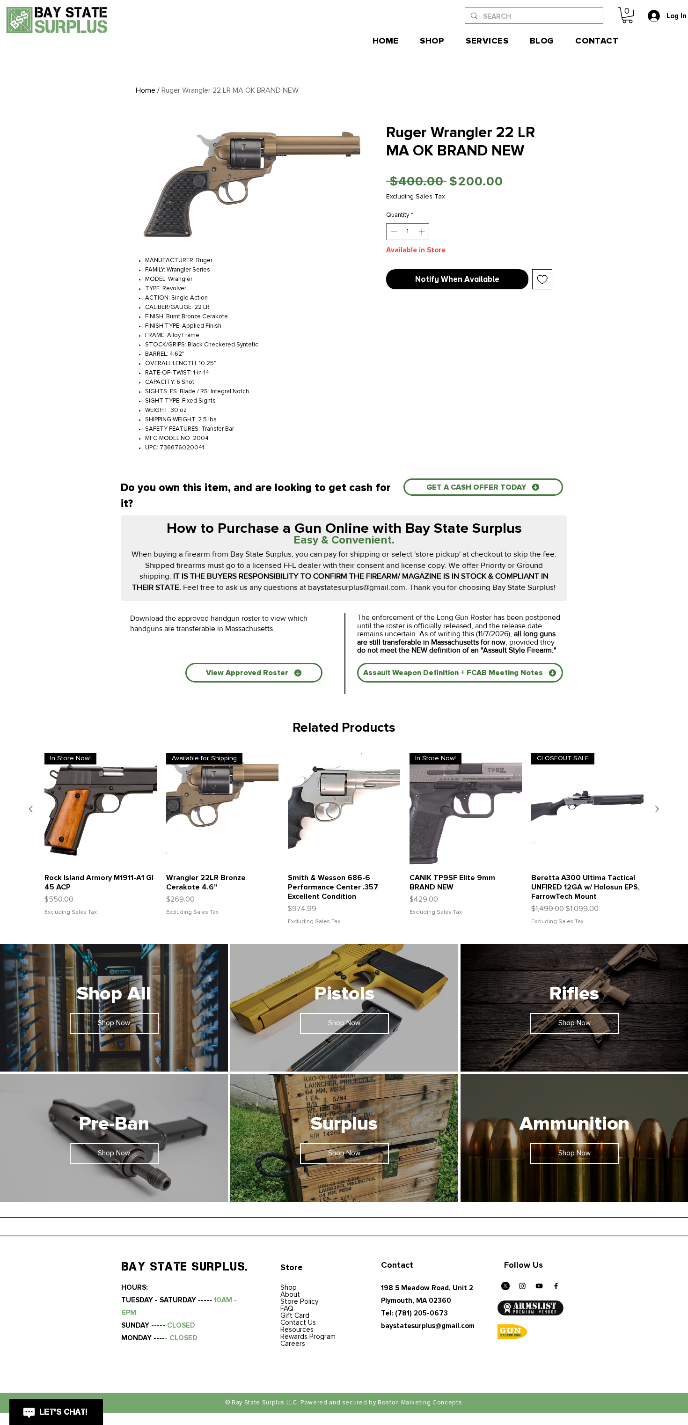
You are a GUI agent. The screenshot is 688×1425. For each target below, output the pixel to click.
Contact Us (298, 1322)
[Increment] (422, 232)
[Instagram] (522, 1286)
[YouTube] (539, 1286)
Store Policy (299, 1301)
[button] (627, 15)
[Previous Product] (31, 809)
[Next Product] (657, 809)
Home (145, 90)
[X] (505, 1286)
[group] (344, 839)
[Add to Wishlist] (542, 279)
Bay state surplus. (185, 1266)
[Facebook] (556, 1286)
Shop (288, 1287)
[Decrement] (393, 232)
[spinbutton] (408, 232)
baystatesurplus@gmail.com (356, 586)
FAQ (286, 1308)
